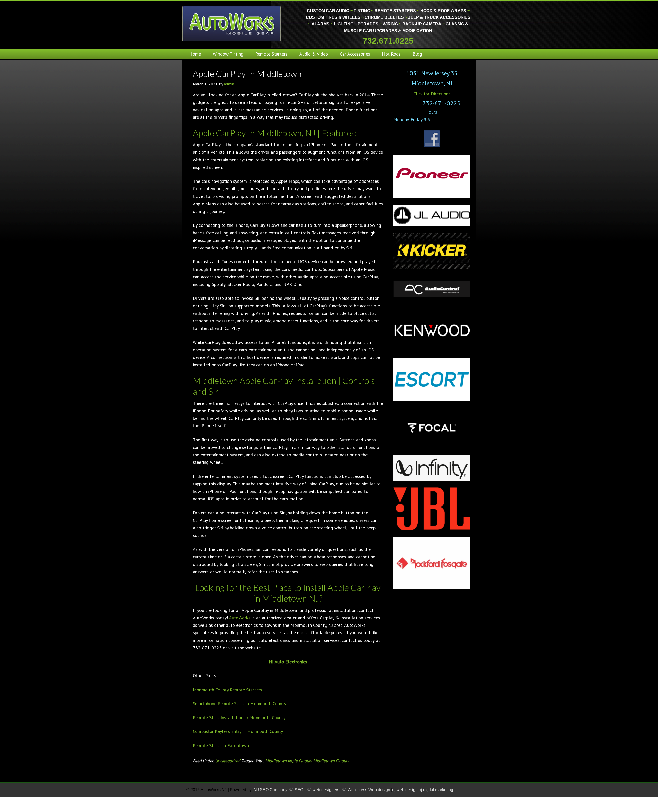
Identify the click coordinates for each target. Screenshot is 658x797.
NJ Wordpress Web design (366, 789)
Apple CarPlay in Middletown (247, 73)
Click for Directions (432, 94)
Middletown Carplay (331, 760)
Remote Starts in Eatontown (221, 745)
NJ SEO (296, 789)
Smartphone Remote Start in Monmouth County (239, 704)
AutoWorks (239, 618)
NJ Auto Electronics (288, 662)
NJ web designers (323, 789)
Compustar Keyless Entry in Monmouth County (238, 731)
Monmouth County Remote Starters (227, 690)
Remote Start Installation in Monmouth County (239, 717)
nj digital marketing (436, 789)
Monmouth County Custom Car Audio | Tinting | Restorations (231, 23)
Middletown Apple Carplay (288, 760)
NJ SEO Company (270, 789)
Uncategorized (227, 760)
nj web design (405, 789)
